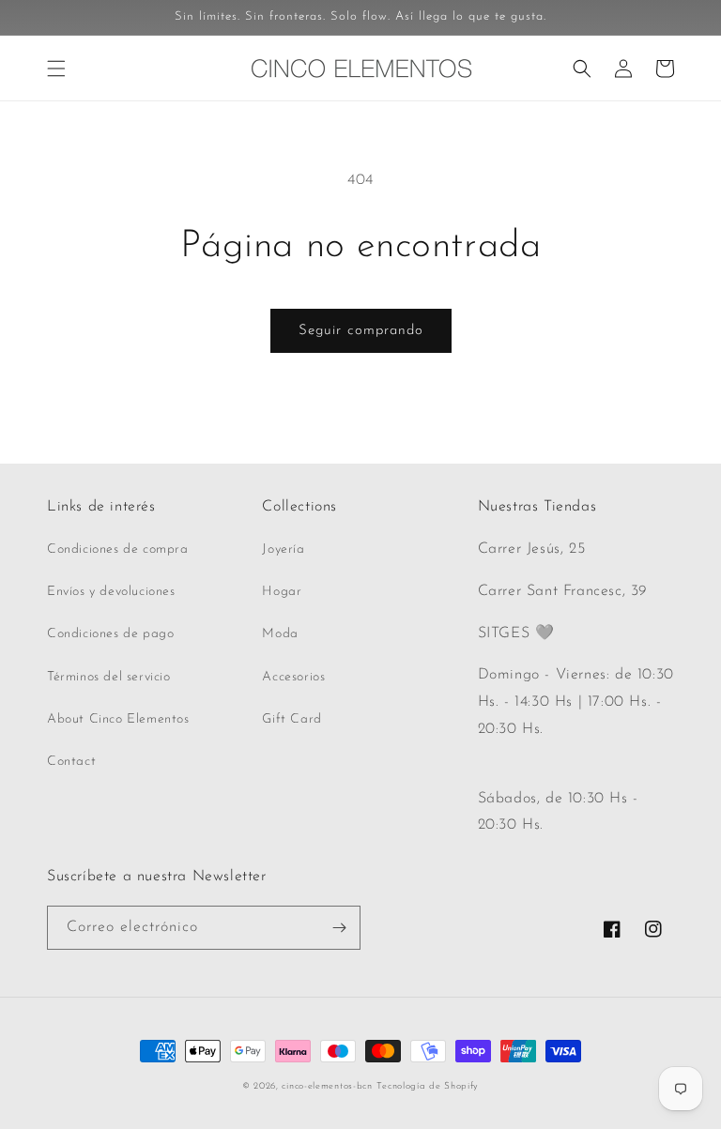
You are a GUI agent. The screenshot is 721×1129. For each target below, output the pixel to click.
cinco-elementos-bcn (327, 1086)
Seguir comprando (361, 331)
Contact (71, 762)
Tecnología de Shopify (427, 1086)
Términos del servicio (109, 677)
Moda (280, 634)
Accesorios (293, 677)
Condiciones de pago (110, 634)
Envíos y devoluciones (111, 592)
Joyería (283, 549)
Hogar (281, 592)
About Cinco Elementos (118, 719)
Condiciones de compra (118, 549)
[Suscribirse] (339, 928)
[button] (56, 68)
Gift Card (291, 719)
